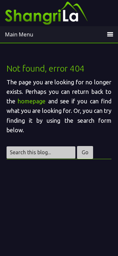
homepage (32, 101)
